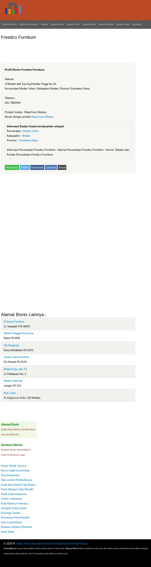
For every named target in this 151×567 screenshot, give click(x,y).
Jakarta (44, 24)
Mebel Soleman (13, 380)
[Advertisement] (68, 50)
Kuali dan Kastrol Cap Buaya (18, 484)
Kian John (10, 392)
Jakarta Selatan (106, 24)
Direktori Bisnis (9, 24)
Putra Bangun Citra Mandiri (17, 489)
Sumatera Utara (28, 140)
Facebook (37, 167)
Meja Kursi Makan (42, 116)
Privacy (83, 543)
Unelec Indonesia (11, 498)
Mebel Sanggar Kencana (18, 333)
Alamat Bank (68, 543)
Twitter (25, 167)
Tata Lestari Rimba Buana (16, 479)
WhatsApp (12, 167)
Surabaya (137, 24)
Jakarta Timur (73, 24)
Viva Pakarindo (10, 475)
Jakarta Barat (89, 24)
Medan (26, 135)
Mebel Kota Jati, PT (15, 369)
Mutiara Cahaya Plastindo (16, 526)
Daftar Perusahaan (28, 24)
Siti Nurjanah (11, 345)
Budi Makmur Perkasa (14, 503)
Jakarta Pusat (57, 24)
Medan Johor (31, 130)
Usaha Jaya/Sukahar (16, 357)
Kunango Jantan (10, 512)
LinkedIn (51, 167)
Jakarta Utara (123, 24)
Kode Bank (7, 531)
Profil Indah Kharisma (14, 494)
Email (62, 167)
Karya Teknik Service (14, 465)
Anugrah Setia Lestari (14, 508)
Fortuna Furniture (14, 321)
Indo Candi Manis (11, 522)
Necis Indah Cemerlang (15, 470)
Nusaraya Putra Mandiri (15, 517)
